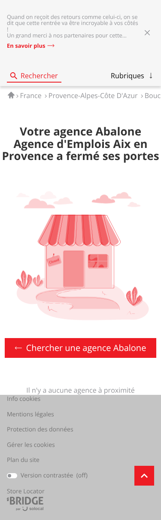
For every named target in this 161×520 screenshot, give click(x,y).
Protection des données (40, 429)
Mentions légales (30, 414)
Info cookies (23, 399)
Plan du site (23, 460)
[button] (132, 75)
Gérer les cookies (31, 445)
